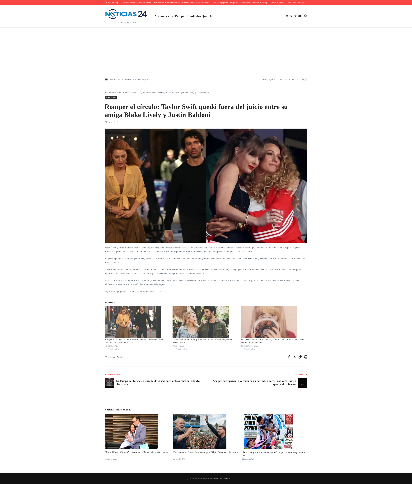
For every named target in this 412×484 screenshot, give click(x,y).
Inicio (107, 92)
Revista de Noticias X (222, 478)
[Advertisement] (206, 51)
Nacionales (161, 16)
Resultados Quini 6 (199, 16)
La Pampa (178, 16)
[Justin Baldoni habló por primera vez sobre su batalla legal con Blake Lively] (205, 322)
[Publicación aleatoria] (298, 79)
